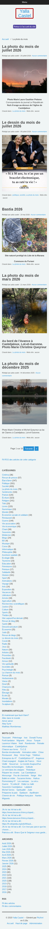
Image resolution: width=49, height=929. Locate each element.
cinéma (5, 475)
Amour (5, 661)
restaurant (7, 518)
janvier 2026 (7, 863)
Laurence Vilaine (9, 743)
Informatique (7, 746)
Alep (16, 755)
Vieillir (4, 764)
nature (5, 649)
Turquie (37, 740)
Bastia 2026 (12, 209)
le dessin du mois (10, 638)
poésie (5, 495)
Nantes (38, 795)
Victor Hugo (25, 755)
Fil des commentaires (11, 906)
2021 (4, 878)
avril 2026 (6, 855)
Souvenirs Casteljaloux (12, 787)
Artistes (5, 652)
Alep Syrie (6, 723)
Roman (5, 675)
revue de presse (9, 477)
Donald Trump (35, 737)
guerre (5, 521)
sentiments (7, 492)
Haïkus (36, 778)
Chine (41, 752)
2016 (4, 892)
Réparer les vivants (10, 772)
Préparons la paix (10, 793)
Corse (4, 546)
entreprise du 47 (9, 758)
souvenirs (6, 532)
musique (6, 543)
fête (4, 690)
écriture (5, 498)
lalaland (28, 787)
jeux (4, 647)
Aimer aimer (7, 721)
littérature (6, 595)
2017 (4, 889)
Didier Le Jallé (27, 784)
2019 (4, 883)
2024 (4, 869)
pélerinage (17, 737)
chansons (6, 687)
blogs (4, 538)
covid (4, 641)
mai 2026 (6, 852)
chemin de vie (8, 795)
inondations (7, 701)
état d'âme (7, 480)
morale (5, 698)
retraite (40, 743)
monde (5, 512)
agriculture (7, 601)
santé (4, 624)
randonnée (30, 743)
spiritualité (21, 790)
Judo (30, 790)
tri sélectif (14, 784)
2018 (4, 886)
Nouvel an (13, 764)
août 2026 (6, 843)
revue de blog (8, 621)
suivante (29, 448)
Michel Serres (8, 790)
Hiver (39, 761)
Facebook (6, 658)
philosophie (7, 552)
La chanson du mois (11, 672)
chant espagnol (9, 761)
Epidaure (23, 793)
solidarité (6, 572)
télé (4, 503)
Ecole (4, 695)
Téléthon (36, 755)
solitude (29, 767)
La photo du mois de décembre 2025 (20, 365)
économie (6, 629)
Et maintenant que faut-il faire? (15, 715)
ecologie (6, 558)
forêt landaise (8, 740)
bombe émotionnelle (11, 752)
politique (16, 195)
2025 (4, 866)
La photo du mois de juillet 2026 (20, 48)
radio (4, 644)
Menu (24, 2)
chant (4, 529)
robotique (30, 770)
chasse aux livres (10, 749)
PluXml (40, 917)
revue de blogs (9, 635)
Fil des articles (8, 903)
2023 (4, 872)
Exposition (6, 589)
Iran (25, 737)
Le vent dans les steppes (13, 770)
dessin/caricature (10, 627)
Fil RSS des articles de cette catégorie (19, 459)
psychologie (7, 669)
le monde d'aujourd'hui (30, 764)
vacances (6, 592)
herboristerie (7, 678)
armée (5, 598)
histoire (5, 575)
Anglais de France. (26, 761)
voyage (5, 584)
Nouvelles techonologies (13, 767)
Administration (35, 923)
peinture (5, 569)
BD (3, 540)
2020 (4, 881)
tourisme (6, 561)
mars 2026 (7, 858)
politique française (25, 795)
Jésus (29, 740)
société (22, 195)
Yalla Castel (24, 13)
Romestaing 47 (9, 781)
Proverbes (6, 655)
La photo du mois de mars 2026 (20, 277)
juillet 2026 (7, 846)
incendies (6, 667)
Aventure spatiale (9, 555)
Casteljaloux (21, 746)
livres (4, 506)
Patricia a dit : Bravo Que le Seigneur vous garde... (24, 832)
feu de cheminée (21, 775)
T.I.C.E (23, 749)
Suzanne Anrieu (24, 778)
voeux (5, 681)
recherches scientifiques (13, 604)
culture (5, 609)
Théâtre (5, 615)
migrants (20, 740)
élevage (5, 692)
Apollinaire (34, 793)
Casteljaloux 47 (26, 758)
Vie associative (9, 523)
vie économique (9, 526)
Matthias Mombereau (11, 726)
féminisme (7, 566)
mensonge (6, 775)
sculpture (6, 704)
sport (4, 578)
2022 (4, 875)
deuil (4, 684)
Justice (5, 606)
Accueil (5, 39)
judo (4, 632)
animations (7, 581)
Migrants (6, 798)
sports (5, 612)
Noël (21, 743)
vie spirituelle (8, 664)
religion (5, 500)
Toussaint (6, 737)
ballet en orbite (8, 778)
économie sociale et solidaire (15, 515)
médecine (6, 535)
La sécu (34, 781)
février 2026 (7, 860)
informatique (7, 549)
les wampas (23, 781)
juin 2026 (6, 849)
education (6, 563)
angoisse (40, 758)
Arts (4, 586)
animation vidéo (29, 752)
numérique (7, 509)
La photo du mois (19, 111)
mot (40, 775)
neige (33, 775)
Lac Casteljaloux (28, 772)
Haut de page (21, 923)
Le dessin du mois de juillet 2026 (21, 124)
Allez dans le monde (11, 718)
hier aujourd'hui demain (12, 618)
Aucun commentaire (39, 56)
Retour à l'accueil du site (24, 26)
